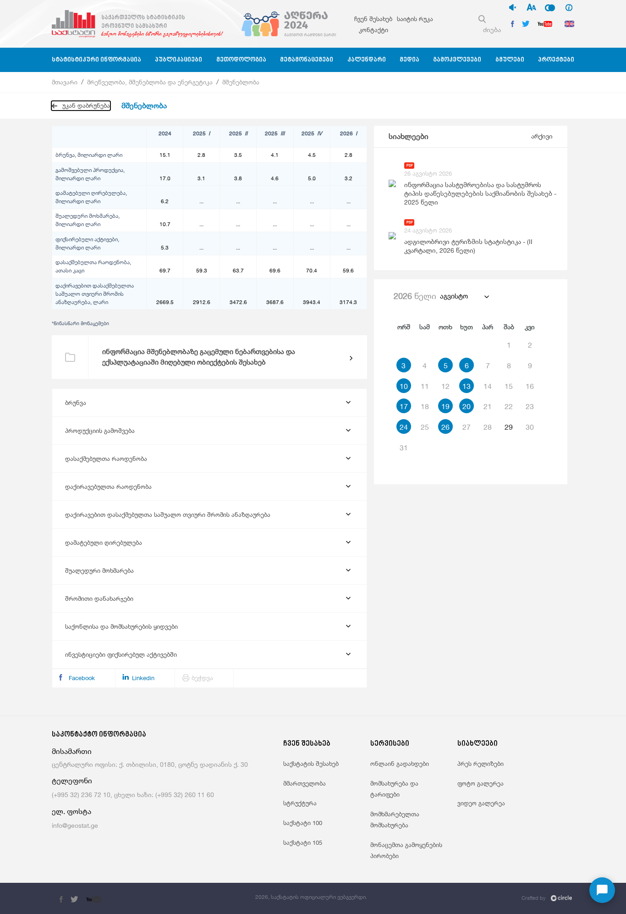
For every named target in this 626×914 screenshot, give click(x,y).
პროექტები (556, 60)
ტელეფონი (72, 780)
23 (530, 406)
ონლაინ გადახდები (399, 763)
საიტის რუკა (415, 18)
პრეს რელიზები (480, 763)
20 (466, 406)
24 (404, 427)
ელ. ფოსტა (71, 811)
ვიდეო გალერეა (481, 803)
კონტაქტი (373, 29)
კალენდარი (366, 60)
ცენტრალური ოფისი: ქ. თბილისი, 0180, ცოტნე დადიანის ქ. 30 (150, 764)
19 (445, 406)
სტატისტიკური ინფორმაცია (96, 60)
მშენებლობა (240, 82)
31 (404, 447)
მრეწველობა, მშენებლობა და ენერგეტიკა (150, 82)
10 (404, 386)
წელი (415, 296)
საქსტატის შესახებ (311, 763)
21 (487, 406)
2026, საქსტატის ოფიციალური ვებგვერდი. (311, 896)
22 (509, 406)
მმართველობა (304, 783)
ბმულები (509, 60)
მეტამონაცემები (306, 60)
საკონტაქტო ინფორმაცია (99, 735)
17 (404, 406)
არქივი (542, 136)
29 (509, 427)
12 (445, 386)
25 (425, 427)
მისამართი (72, 751)
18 (425, 406)
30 (530, 427)
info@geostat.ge (75, 825)
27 (466, 427)
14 (487, 386)
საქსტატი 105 (302, 842)
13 (466, 386)
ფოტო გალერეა (480, 783)
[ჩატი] (602, 890)
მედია (409, 60)
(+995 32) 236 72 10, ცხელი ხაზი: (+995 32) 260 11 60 (133, 794)
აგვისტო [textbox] (454, 296)
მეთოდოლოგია (241, 60)
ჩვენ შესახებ (373, 18)
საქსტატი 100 (302, 822)
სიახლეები (408, 136)
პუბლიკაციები (178, 60)
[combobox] (464, 296)
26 (445, 427)
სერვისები (389, 744)
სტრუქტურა (300, 803)
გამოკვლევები (457, 60)
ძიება (492, 29)
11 (425, 386)
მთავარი (64, 82)
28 (487, 427)
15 (509, 386)
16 (530, 386)
